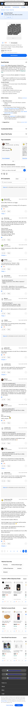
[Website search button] (23, 3)
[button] (6, 43)
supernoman (7, 472)
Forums (7, 9)
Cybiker (6, 320)
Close (18, 705)
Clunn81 (6, 244)
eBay (3, 599)
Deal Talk (12, 9)
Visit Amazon (14, 55)
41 (4, 42)
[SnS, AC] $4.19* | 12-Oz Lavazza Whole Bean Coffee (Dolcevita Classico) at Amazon (18, 622)
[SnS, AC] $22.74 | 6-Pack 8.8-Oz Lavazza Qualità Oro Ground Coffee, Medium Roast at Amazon (6, 622)
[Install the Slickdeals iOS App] (14, 678)
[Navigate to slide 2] (14, 38)
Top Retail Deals (16, 7)
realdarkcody (7, 364)
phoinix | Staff (24, 122)
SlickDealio (24, 97)
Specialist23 (7, 275)
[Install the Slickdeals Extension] (14, 670)
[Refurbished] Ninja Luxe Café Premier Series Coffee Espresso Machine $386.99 (6, 592)
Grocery (5, 564)
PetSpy (5, 259)
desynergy (6, 218)
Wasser (7, 143)
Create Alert (9, 17)
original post (12, 116)
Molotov (6, 298)
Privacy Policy (4, 701)
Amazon (3, 65)
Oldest (17, 178)
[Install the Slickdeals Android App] (14, 674)
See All (24, 578)
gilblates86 (7, 348)
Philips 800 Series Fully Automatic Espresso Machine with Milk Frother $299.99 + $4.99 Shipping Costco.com (18, 592)
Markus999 (7, 199)
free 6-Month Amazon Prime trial (11, 108)
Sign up (5, 187)
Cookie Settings (9, 705)
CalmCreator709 (8, 499)
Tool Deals (23, 7)
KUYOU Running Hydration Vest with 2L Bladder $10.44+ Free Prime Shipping (7, 651)
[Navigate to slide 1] (12, 38)
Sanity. (5, 448)
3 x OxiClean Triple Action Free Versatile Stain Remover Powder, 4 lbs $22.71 (18, 651)
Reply (9, 211)
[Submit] (2, 182)
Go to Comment (6, 158)
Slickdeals (3, 9)
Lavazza (19, 568)
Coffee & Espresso (8, 568)
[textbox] (12, 170)
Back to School (8, 7)
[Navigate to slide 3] (15, 38)
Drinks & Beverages (17, 564)
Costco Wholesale (17, 599)
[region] (14, 702)
